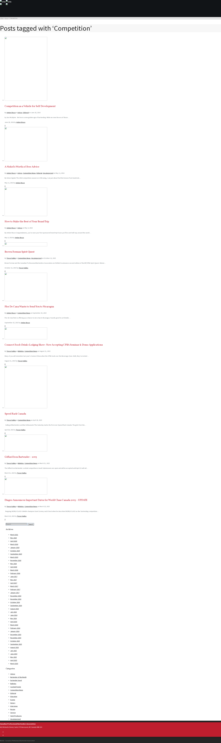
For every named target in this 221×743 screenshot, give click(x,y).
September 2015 (16, 644)
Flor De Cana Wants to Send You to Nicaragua (29, 306)
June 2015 (13, 654)
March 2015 (14, 664)
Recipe (12, 709)
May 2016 (13, 618)
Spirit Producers (16, 716)
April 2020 (13, 541)
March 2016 (14, 625)
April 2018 (13, 567)
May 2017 (13, 580)
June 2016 (13, 615)
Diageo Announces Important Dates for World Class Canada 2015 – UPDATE (46, 500)
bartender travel (16, 680)
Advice (19, 113)
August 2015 (14, 647)
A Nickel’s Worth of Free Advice (22, 167)
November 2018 (15, 560)
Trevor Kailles (11, 258)
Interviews (14, 706)
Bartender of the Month (18, 677)
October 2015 (15, 641)
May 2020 (13, 538)
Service (13, 713)
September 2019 (16, 554)
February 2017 (15, 589)
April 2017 (13, 583)
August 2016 (14, 609)
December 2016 (15, 596)
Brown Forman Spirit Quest (20, 252)
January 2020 (14, 548)
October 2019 (15, 551)
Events (12, 700)
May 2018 (13, 564)
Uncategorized (48, 173)
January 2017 (14, 593)
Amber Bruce (11, 113)
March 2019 (14, 557)
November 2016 (15, 599)
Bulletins (21, 351)
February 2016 (15, 628)
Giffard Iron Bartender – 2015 (21, 457)
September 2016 (16, 606)
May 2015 (13, 657)
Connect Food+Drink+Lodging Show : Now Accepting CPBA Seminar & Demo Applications (54, 345)
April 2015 (13, 660)
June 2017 (13, 577)
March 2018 (14, 570)
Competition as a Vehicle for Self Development (30, 106)
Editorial (26, 113)
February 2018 (15, 573)
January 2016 (14, 631)
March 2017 (14, 586)
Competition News (29, 173)
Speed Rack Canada (15, 414)
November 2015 (15, 638)
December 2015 (15, 635)
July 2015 (13, 651)
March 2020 (14, 544)
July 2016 (13, 612)
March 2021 (14, 535)
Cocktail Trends (15, 687)
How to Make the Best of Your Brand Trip (27, 221)
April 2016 (13, 622)
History (12, 703)
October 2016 (15, 602)
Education (13, 696)
